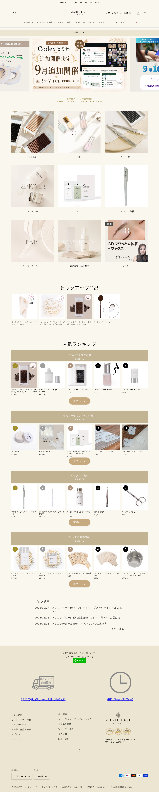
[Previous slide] (3, 64)
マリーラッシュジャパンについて (74, 719)
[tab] (77, 89)
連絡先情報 (66, 787)
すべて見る (117, 628)
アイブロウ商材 (126, 211)
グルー (79, 157)
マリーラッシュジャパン (28, 787)
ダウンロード (64, 734)
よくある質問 (64, 724)
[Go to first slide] (155, 64)
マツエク (32, 157)
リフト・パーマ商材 (21, 719)
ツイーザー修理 (66, 729)
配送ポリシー (102, 787)
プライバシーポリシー (50, 787)
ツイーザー (126, 157)
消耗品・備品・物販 (21, 729)
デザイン (15, 734)
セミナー (126, 266)
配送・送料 (63, 739)
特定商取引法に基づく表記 (121, 787)
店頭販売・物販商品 (79, 266)
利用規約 (90, 787)
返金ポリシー (79, 787)
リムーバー (32, 211)
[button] (14, 13)
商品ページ (79, 401)
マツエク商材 (18, 714)
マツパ (79, 211)
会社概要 (62, 714)
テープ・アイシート (32, 266)
